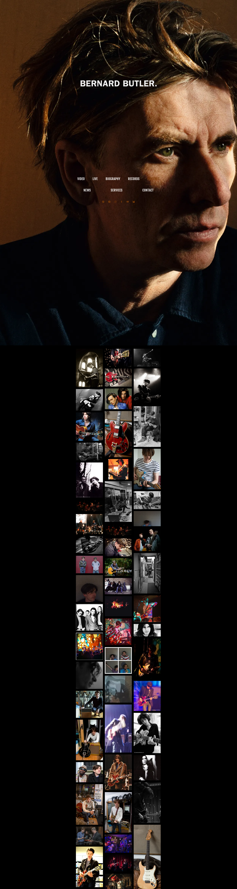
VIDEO (81, 179)
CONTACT (148, 190)
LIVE (95, 179)
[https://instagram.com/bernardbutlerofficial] (115, 202)
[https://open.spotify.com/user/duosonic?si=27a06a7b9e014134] (103, 202)
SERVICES (116, 190)
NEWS (87, 190)
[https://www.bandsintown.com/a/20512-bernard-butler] (134, 202)
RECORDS (134, 179)
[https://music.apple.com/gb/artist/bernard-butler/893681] (109, 202)
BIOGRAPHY (113, 179)
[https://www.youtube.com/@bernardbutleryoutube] (128, 202)
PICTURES (153, 179)
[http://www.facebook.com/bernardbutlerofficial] (122, 202)
